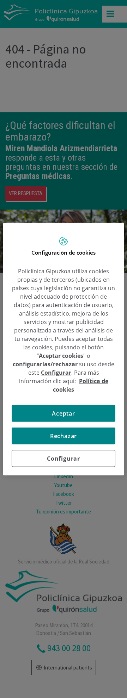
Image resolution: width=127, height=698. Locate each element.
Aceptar (63, 413)
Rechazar (63, 436)
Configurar (63, 458)
